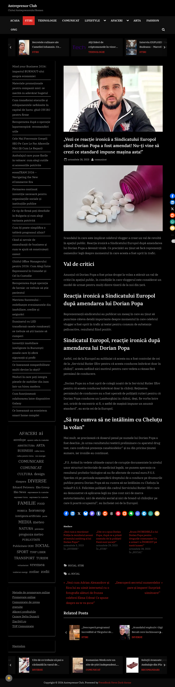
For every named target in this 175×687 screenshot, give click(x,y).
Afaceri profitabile (24, 611)
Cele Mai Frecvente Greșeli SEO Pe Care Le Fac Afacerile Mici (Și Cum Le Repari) (30, 143)
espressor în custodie (38, 497)
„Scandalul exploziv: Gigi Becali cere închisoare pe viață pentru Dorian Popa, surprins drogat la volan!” (148, 630)
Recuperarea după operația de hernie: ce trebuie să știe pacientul (30, 287)
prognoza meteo (31, 534)
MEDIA (24, 522)
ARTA (137, 20)
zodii (45, 571)
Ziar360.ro (19, 621)
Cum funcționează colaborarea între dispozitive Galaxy (31, 398)
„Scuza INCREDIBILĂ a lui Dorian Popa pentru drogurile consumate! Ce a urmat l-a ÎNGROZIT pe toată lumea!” (143, 538)
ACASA (14, 20)
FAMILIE (27, 503)
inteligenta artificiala (28, 516)
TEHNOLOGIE (47, 20)
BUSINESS (25, 451)
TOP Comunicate (23, 626)
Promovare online (24, 597)
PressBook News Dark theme (115, 682)
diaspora (21, 481)
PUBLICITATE (31, 539)
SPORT (22, 551)
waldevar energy (20, 572)
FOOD (41, 503)
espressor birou (21, 497)
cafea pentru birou (25, 456)
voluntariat (23, 565)
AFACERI (117, 20)
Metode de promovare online (31, 592)
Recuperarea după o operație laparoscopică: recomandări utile (31, 126)
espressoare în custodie (38, 492)
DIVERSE (137, 637)
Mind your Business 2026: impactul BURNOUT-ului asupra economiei (29, 71)
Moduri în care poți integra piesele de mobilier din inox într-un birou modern (30, 381)
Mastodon (18, 646)
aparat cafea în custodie (38, 440)
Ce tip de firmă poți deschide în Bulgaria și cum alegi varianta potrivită (31, 215)
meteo (38, 521)
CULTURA (24, 474)
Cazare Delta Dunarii (25, 616)
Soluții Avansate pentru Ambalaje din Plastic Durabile (150, 662)
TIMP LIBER (38, 552)
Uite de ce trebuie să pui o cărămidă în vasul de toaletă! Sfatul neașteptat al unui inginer (42, 662)
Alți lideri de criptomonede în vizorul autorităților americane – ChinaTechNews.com (98, 44)
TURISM (42, 558)
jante (44, 516)
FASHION (152, 20)
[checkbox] (8, 678)
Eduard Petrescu (23, 487)
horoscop (37, 510)
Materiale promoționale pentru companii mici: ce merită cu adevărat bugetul (30, 88)
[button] (66, 513)
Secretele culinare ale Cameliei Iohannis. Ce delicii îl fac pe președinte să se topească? (42, 44)
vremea (37, 564)
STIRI (28, 20)
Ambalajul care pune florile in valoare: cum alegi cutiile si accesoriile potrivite (30, 160)
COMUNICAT (70, 20)
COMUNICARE (31, 461)
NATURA (26, 528)
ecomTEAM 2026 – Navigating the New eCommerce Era (25, 177)
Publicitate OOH (23, 546)
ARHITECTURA (26, 445)
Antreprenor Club (22, 5)
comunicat (101, 159)
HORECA (22, 510)
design (39, 474)
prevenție (39, 529)
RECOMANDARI (145, 669)
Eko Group (43, 487)
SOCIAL (72, 565)
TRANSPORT (24, 558)
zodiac (34, 572)
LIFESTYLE (92, 20)
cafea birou (40, 451)
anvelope (20, 440)
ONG (14, 29)
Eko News (20, 492)
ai (69, 573)
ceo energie (40, 456)
